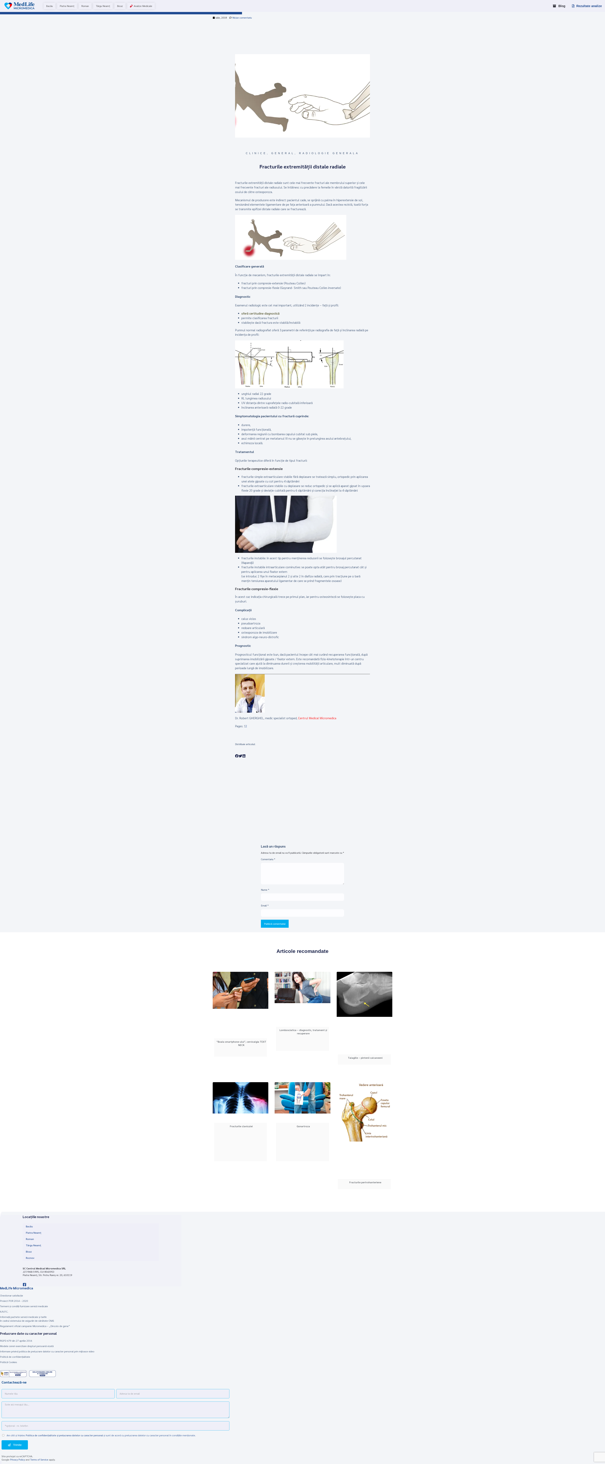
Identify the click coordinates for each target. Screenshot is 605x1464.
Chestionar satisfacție (11, 1295)
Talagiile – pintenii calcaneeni (365, 1057)
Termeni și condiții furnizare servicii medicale (24, 1306)
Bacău (29, 1226)
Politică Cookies (8, 1362)
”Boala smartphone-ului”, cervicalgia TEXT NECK (241, 1043)
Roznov (30, 1257)
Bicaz (29, 1251)
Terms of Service (39, 1459)
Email (265, 905)
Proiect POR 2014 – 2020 (14, 1300)
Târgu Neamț (33, 1245)
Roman (30, 1239)
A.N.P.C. (4, 1311)
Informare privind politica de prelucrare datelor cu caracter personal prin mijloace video (47, 1351)
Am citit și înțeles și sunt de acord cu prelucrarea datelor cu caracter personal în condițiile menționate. (100, 1435)
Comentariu (268, 859)
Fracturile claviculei (241, 1126)
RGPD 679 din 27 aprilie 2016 (16, 1340)
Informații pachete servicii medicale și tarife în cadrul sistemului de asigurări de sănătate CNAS (27, 1318)
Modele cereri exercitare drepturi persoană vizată (27, 1346)
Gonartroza (303, 1126)
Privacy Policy (17, 1459)
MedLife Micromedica (16, 1288)
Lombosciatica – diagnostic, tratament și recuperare (303, 1031)
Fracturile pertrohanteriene (365, 1182)
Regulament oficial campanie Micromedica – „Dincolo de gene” (35, 1326)
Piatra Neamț (33, 1232)
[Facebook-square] (24, 1284)
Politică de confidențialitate (15, 1356)
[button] (237, 756)
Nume (265, 889)
